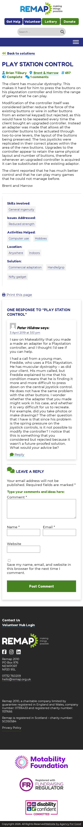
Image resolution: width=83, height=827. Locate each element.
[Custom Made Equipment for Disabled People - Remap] (41, 9)
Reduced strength (22, 224)
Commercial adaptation (25, 267)
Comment (17, 497)
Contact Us (11, 620)
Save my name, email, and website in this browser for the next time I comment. (39, 569)
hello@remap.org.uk (16, 679)
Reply (19, 454)
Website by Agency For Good (63, 824)
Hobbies (41, 238)
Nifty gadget (17, 277)
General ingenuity (21, 209)
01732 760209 (11, 676)
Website (14, 544)
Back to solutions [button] (20, 53)
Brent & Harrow (46, 73)
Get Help (13, 21)
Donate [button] (69, 21)
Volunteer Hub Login (18, 625)
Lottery (51, 21)
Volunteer (33, 21)
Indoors (34, 253)
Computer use (19, 238)
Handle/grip (56, 267)
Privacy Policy (11, 727)
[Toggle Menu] (76, 42)
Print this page (19, 295)
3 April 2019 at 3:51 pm (25, 332)
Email (49, 527)
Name (13, 527)
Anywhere (16, 253)
